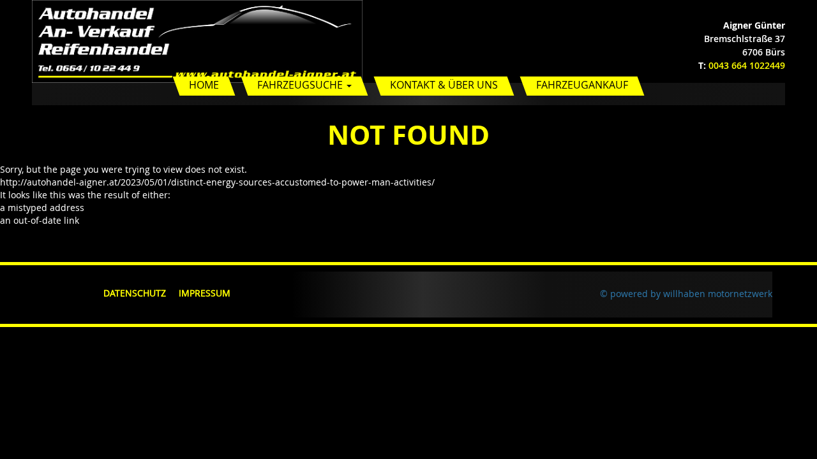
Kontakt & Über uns (444, 85)
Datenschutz (134, 293)
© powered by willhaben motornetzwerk (686, 294)
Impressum (204, 293)
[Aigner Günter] (197, 40)
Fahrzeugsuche (301, 85)
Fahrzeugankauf (582, 85)
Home (204, 85)
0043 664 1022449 (746, 65)
